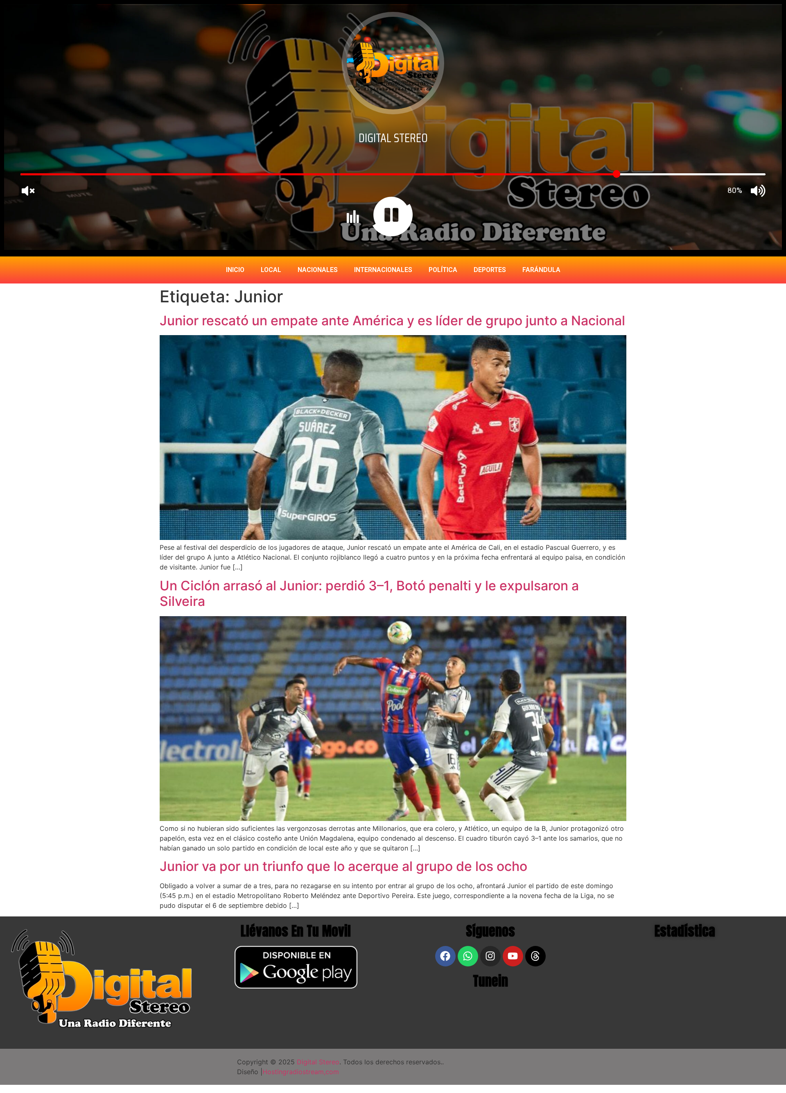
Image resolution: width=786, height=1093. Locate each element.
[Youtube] (513, 956)
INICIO (235, 270)
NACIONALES (318, 270)
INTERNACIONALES (383, 270)
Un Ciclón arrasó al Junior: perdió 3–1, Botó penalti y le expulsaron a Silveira (369, 593)
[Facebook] (445, 956)
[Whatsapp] (468, 956)
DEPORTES (490, 270)
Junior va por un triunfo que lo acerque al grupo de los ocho (343, 866)
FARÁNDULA (541, 270)
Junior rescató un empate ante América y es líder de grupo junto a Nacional (392, 321)
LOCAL (271, 270)
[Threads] (535, 956)
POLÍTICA (443, 270)
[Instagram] (490, 956)
